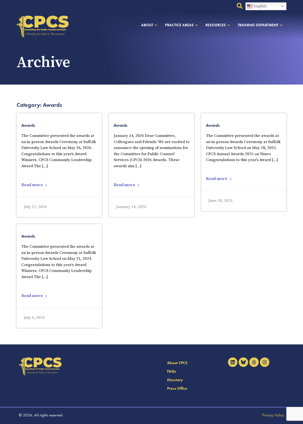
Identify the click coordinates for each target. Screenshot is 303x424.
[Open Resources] (228, 25)
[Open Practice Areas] (196, 25)
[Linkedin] (232, 362)
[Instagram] (264, 362)
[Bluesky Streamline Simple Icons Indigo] (243, 362)
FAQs (171, 371)
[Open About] (155, 25)
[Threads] (254, 362)
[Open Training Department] (281, 25)
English (260, 6)
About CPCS (177, 363)
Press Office (177, 388)
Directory (175, 380)
